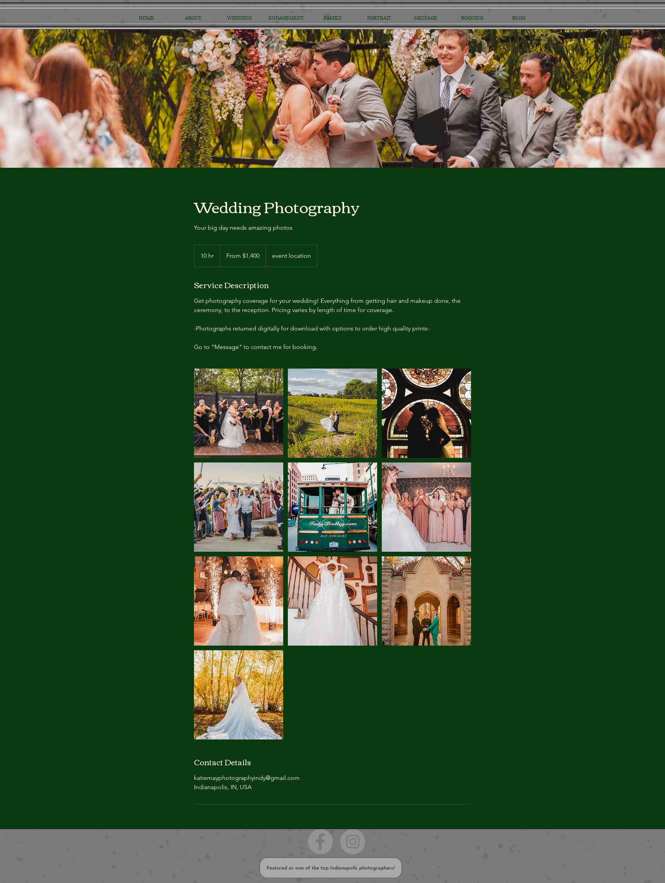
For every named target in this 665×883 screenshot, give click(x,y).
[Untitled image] (238, 413)
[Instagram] (352, 841)
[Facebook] (320, 841)
